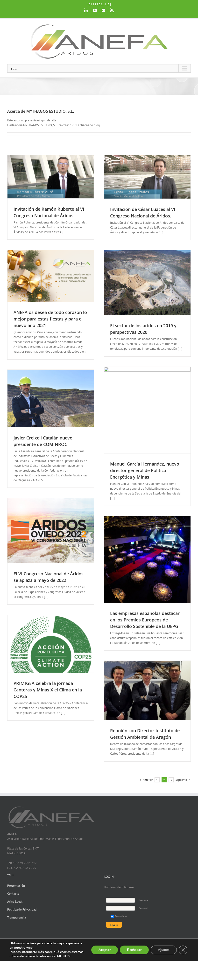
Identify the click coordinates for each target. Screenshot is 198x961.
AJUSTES (63, 956)
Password (143, 908)
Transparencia (16, 917)
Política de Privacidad (21, 909)
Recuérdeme (120, 916)
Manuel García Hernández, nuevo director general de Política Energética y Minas (144, 470)
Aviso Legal (14, 901)
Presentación (16, 886)
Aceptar (105, 949)
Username (143, 900)
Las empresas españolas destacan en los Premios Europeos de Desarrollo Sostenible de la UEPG (145, 619)
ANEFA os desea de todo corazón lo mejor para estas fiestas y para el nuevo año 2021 (50, 318)
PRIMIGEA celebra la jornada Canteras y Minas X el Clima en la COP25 (48, 689)
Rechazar (134, 949)
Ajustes (164, 949)
